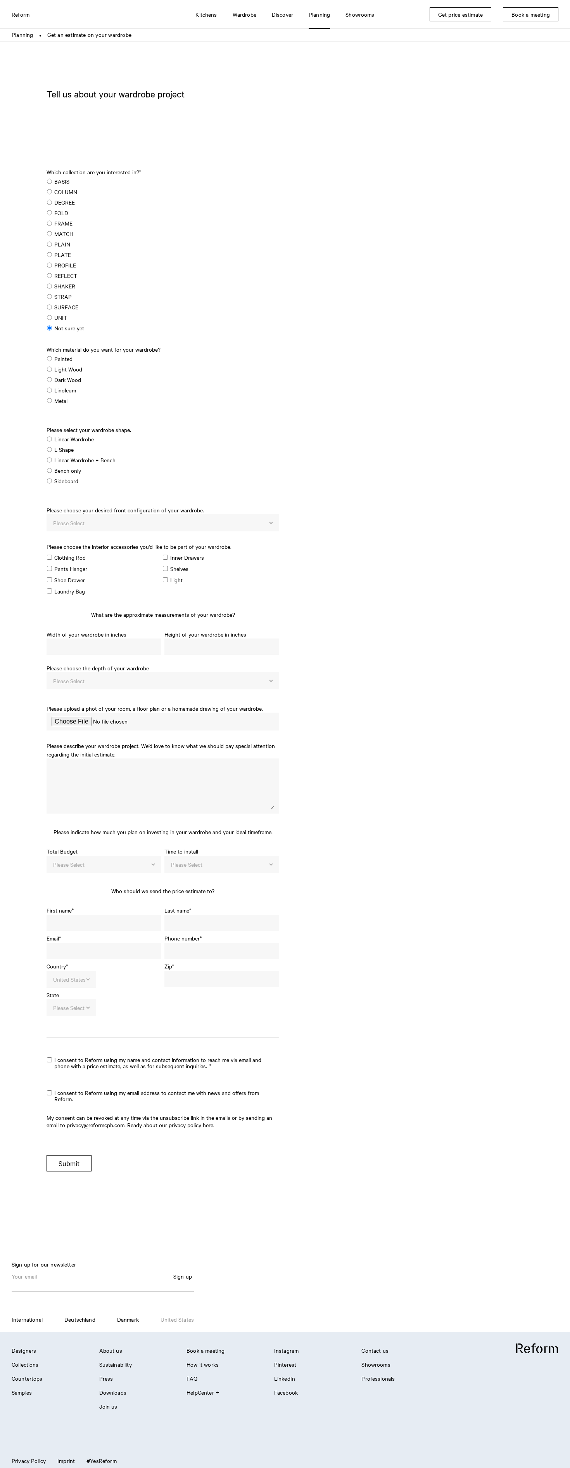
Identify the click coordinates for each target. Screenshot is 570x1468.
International (27, 1319)
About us (110, 1350)
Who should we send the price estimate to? (162, 891)
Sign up (182, 1276)
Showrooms (375, 1364)
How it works (203, 1364)
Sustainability (115, 1364)
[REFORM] (537, 1348)
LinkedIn (284, 1378)
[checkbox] (160, 257)
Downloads (112, 1392)
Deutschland (79, 1319)
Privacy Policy (29, 1461)
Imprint (66, 1461)
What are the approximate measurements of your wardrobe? (163, 614)
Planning (22, 34)
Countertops (27, 1378)
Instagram (286, 1350)
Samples (22, 1392)
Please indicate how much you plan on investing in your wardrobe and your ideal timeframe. (163, 832)
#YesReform (101, 1461)
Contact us (375, 1350)
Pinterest (285, 1364)
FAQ (192, 1378)
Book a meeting (206, 1350)
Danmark (128, 1319)
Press (106, 1378)
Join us (108, 1406)
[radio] (160, 182)
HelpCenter (200, 1392)
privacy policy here (191, 1125)
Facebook (286, 1392)
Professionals (378, 1378)
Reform (20, 14)
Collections (25, 1364)
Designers (24, 1350)
